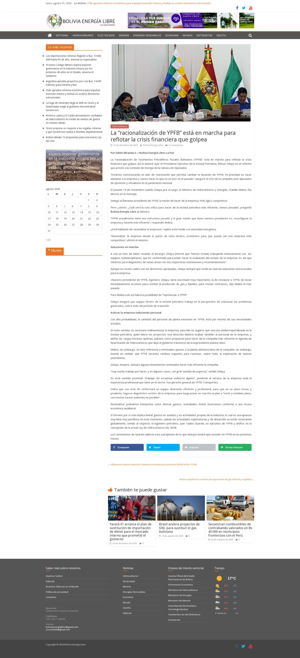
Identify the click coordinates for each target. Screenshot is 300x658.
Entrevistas (204, 35)
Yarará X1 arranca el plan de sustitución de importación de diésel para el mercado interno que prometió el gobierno (131, 531)
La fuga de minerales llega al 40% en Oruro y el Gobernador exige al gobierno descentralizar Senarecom (72, 106)
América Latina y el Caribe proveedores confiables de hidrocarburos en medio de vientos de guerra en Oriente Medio (74, 119)
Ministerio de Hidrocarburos (183, 590)
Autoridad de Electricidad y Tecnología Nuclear (182, 607)
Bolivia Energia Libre (153, 145)
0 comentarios (175, 145)
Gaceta (221, 35)
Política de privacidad (57, 591)
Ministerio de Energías (180, 595)
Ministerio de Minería (179, 600)
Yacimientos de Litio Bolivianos (184, 614)
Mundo (187, 35)
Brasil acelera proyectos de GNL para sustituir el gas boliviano (179, 528)
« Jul (48, 239)
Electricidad (106, 35)
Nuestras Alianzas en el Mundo (62, 586)
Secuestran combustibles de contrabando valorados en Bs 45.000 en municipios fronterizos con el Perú (230, 529)
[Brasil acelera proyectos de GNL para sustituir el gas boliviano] (181, 498)
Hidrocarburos (83, 35)
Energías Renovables (147, 35)
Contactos (51, 597)
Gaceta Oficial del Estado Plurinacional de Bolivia (181, 577)
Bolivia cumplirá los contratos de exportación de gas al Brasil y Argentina (217, 479)
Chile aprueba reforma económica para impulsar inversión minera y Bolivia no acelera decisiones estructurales (149, 3)
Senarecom (174, 619)
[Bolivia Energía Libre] (50, 35)
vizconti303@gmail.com (58, 629)
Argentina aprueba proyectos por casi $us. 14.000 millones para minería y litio (83, 163)
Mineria (124, 35)
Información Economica (180, 584)
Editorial (62, 35)
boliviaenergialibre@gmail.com (62, 627)
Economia (171, 35)
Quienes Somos (54, 575)
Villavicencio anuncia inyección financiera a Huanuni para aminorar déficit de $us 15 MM (152, 464)
